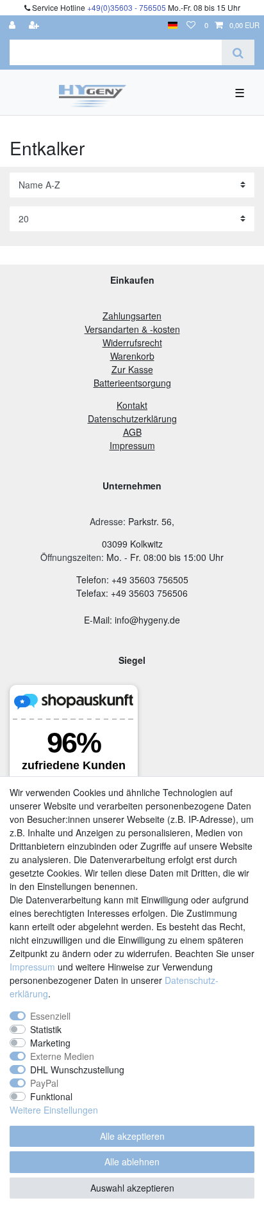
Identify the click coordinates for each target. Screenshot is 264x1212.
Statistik (46, 1029)
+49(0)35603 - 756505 (126, 7)
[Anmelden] (13, 25)
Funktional (51, 1096)
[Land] (172, 25)
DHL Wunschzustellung (77, 1069)
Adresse (106, 521)
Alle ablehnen (132, 1161)
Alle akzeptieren (132, 1136)
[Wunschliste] (191, 25)
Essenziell (50, 1015)
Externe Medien (62, 1056)
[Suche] (238, 52)
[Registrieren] (35, 25)
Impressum (32, 966)
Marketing (50, 1042)
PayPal (44, 1083)
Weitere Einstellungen (54, 1109)
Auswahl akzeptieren (132, 1187)
